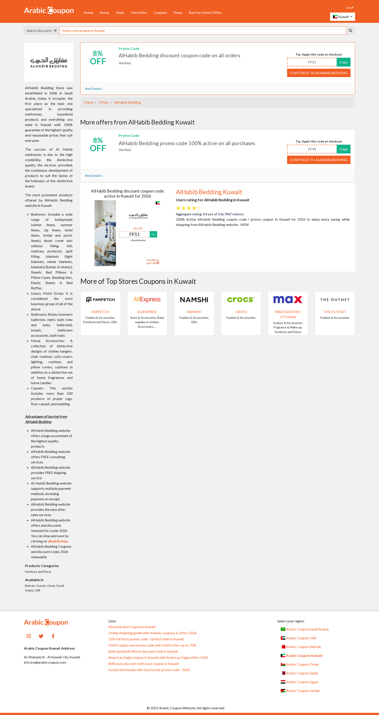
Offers (103, 102)
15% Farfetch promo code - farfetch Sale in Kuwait (146, 639)
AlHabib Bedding (127, 102)
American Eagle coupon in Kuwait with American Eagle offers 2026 (158, 657)
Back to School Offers (205, 12)
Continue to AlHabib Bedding (319, 73)
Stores (104, 12)
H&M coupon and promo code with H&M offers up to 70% (152, 645)
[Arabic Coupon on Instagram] (29, 636)
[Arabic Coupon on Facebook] (53, 636)
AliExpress (147, 312)
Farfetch (100, 312)
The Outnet (334, 312)
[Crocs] (241, 299)
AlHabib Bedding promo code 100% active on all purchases (187, 143)
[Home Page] (49, 10)
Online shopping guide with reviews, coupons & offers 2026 (152, 633)
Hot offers (139, 12)
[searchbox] (202, 30)
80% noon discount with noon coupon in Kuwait (143, 664)
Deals (120, 12)
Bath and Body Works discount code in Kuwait (143, 651)
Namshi (194, 312)
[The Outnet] (334, 299)
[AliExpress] (147, 299)
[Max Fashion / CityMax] (288, 299)
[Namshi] (194, 299)
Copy (344, 62)
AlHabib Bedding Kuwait (209, 192)
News (177, 12)
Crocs (241, 312)
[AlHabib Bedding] (48, 62)
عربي (350, 7)
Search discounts (40, 30)
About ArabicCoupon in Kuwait (132, 627)
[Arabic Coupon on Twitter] (41, 636)
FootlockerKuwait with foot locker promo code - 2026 (149, 670)
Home (88, 12)
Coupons (160, 12)
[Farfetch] (100, 299)
